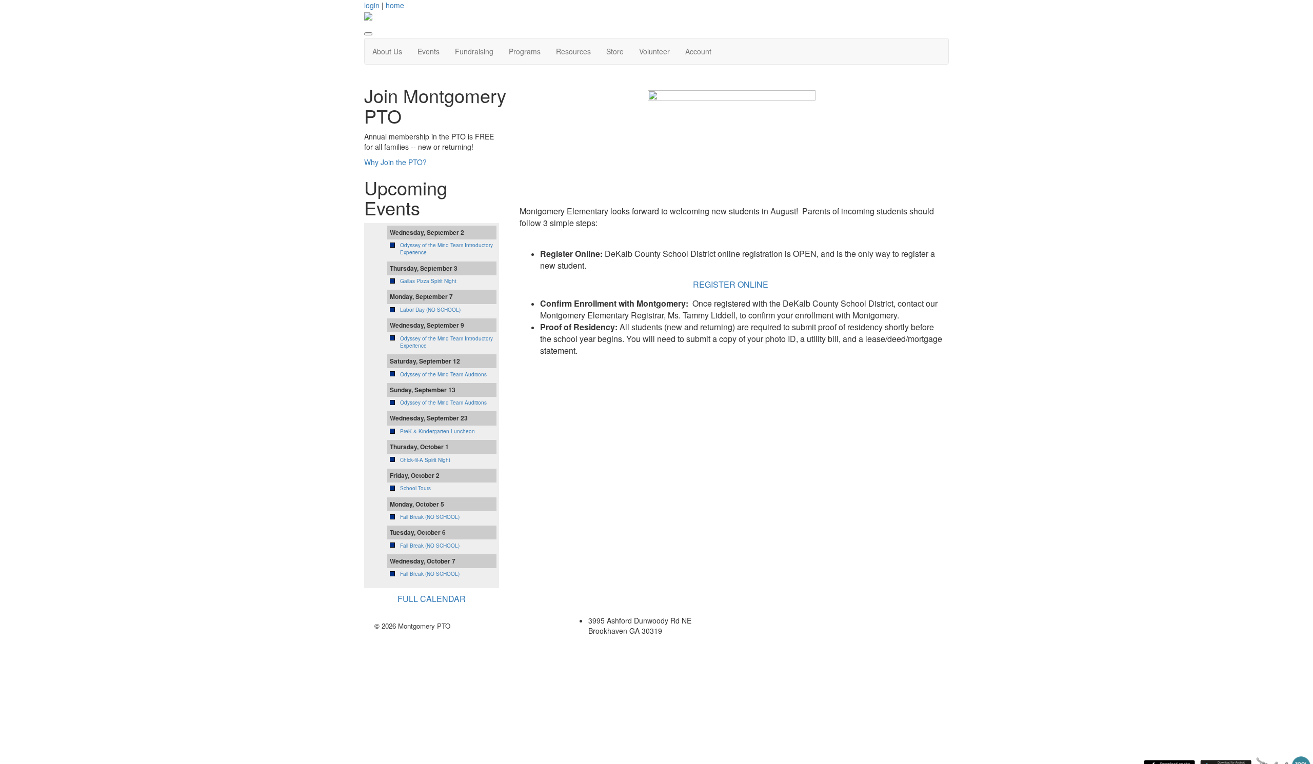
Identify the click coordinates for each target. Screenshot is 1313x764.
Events (428, 51)
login (372, 5)
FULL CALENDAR (431, 599)
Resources (573, 51)
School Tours (415, 488)
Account (698, 51)
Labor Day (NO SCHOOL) (430, 309)
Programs (525, 51)
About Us (387, 51)
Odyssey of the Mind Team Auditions (443, 374)
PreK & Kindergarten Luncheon (437, 431)
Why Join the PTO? (395, 162)
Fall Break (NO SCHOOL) (430, 516)
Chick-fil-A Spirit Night (425, 460)
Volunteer (654, 51)
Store (615, 51)
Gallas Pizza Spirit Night (428, 281)
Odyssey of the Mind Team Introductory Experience (446, 342)
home (395, 5)
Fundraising (474, 51)
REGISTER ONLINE (731, 284)
